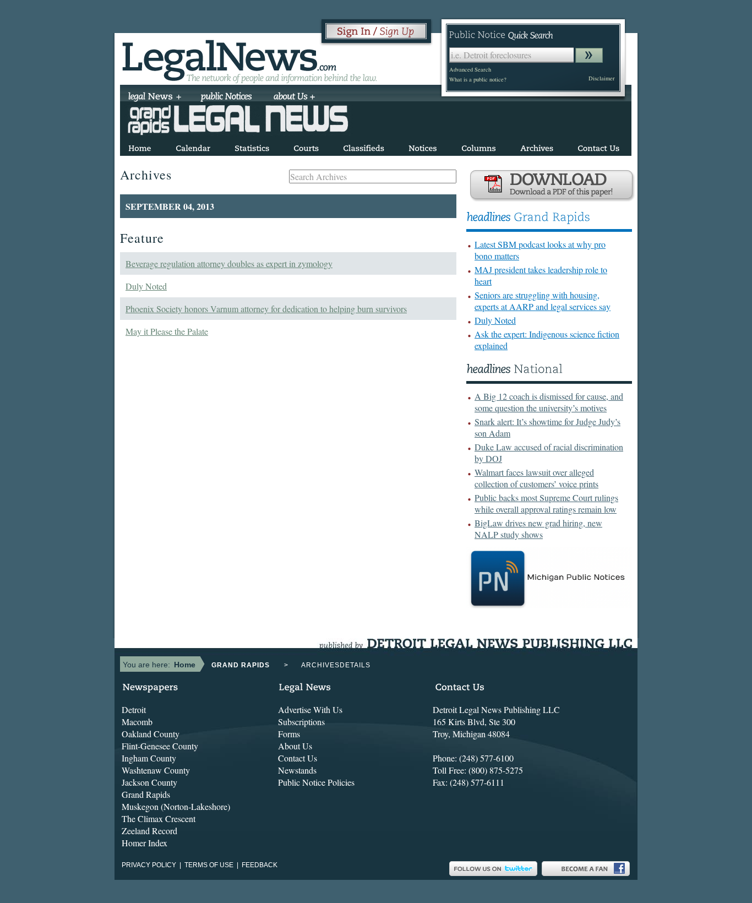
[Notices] (422, 146)
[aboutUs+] (294, 97)
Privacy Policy (149, 865)
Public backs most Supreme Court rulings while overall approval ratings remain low (546, 503)
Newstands (297, 770)
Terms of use (208, 865)
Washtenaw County (156, 770)
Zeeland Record (149, 830)
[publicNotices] (226, 97)
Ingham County (149, 758)
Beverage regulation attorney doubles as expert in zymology (229, 263)
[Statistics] (252, 146)
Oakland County (150, 733)
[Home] (139, 146)
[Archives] (536, 146)
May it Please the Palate (167, 331)
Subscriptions (301, 721)
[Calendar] (193, 146)
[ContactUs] (598, 146)
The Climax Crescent (158, 818)
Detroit (134, 709)
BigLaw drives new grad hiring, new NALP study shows (538, 528)
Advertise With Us (310, 709)
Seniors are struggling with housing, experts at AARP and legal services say (543, 300)
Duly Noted (146, 286)
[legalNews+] (155, 97)
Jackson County (149, 782)
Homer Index (144, 842)
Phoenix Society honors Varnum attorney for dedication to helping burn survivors (266, 308)
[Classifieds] (363, 146)
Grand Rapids (146, 794)
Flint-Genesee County (160, 746)
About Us (295, 746)
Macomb (137, 721)
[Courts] (306, 146)
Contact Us (297, 758)
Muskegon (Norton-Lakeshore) (176, 806)
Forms (289, 733)
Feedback (259, 865)
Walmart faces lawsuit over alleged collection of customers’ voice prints (536, 477)
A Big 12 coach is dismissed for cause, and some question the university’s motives (549, 402)
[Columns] (478, 146)
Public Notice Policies (316, 782)
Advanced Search (470, 69)
